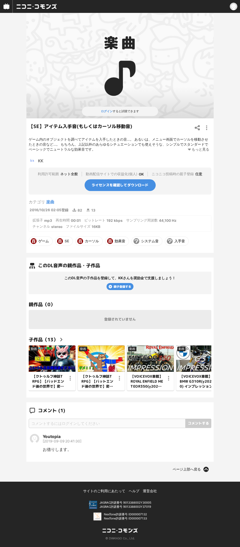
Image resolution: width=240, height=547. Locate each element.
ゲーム (43, 241)
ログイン (107, 111)
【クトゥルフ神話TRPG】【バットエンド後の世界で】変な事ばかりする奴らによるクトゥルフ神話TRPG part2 (97, 381)
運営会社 (150, 491)
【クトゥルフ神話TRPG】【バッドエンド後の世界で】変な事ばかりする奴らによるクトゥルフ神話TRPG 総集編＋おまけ (48, 381)
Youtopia (52, 436)
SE (67, 241)
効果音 (120, 241)
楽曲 (50, 201)
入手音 (179, 241)
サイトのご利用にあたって (104, 491)
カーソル (92, 241)
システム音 (150, 241)
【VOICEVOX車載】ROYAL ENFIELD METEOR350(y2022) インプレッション (147, 381)
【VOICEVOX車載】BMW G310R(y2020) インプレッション (196, 381)
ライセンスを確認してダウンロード (120, 185)
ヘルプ (134, 491)
